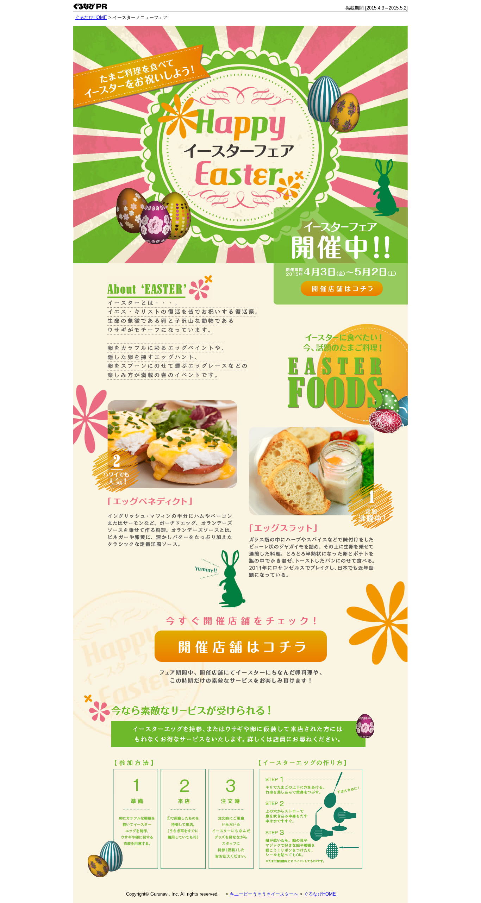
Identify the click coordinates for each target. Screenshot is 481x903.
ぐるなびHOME (320, 894)
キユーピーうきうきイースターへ (264, 894)
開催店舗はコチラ (342, 288)
